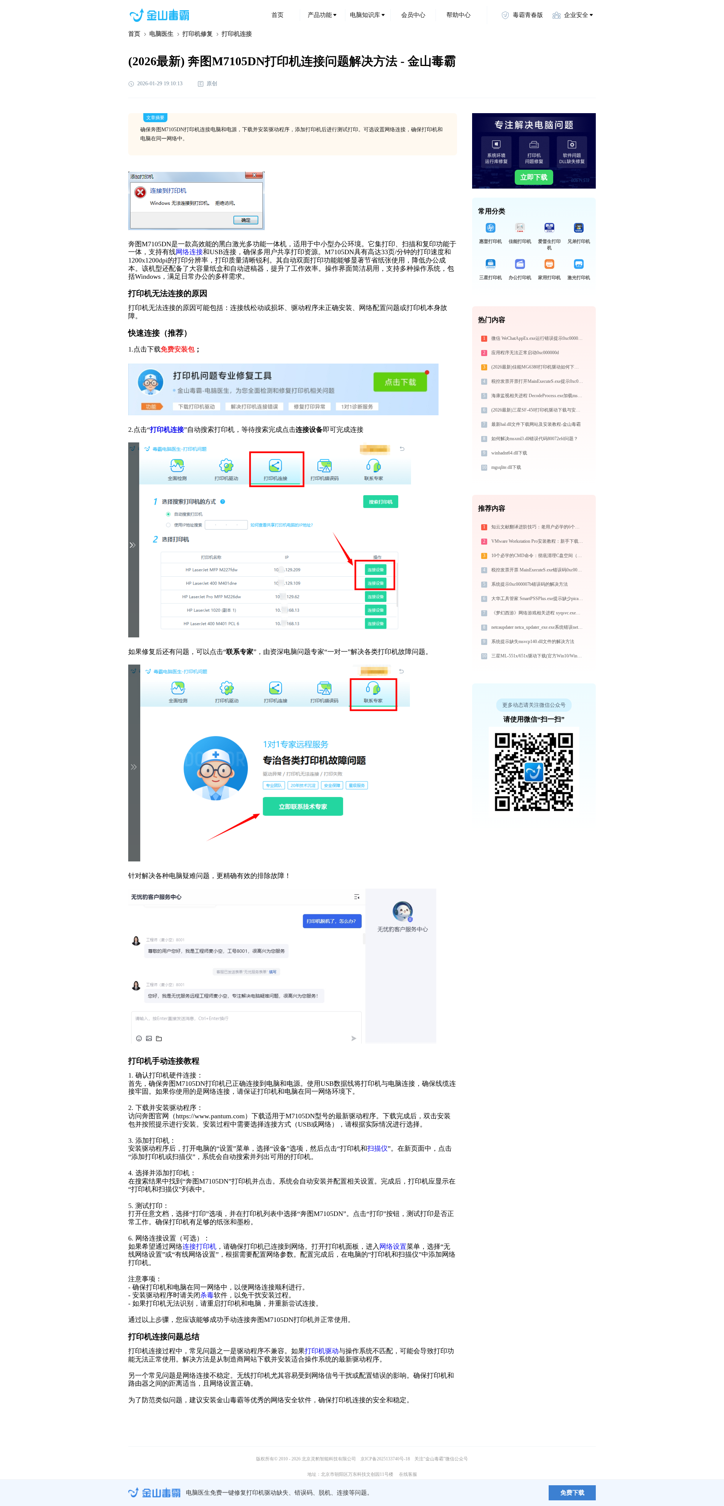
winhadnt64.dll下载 (509, 453)
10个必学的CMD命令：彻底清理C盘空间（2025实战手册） (537, 555)
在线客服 (408, 1474)
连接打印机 (199, 1246)
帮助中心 (458, 15)
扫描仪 (377, 1148)
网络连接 (189, 252)
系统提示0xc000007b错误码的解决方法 (529, 584)
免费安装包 (178, 349)
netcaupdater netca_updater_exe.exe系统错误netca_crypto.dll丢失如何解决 (537, 627)
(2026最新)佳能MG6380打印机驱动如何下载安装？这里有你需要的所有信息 (537, 367)
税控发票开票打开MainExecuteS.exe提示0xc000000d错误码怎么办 (537, 381)
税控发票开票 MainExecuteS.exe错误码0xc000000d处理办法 (537, 570)
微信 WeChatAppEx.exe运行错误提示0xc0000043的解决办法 (537, 338)
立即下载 (534, 177)
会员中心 (413, 15)
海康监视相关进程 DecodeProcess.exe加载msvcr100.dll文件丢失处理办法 (537, 395)
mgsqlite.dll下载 (506, 467)
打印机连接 (167, 429)
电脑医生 (161, 34)
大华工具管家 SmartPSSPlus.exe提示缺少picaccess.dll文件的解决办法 (537, 598)
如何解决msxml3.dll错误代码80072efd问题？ (534, 438)
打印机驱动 (322, 1351)
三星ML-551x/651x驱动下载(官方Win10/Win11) (537, 656)
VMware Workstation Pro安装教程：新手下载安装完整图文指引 (537, 541)
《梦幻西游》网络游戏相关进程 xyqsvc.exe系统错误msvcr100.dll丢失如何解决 (537, 613)
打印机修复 (198, 34)
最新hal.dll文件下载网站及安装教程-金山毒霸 (536, 424)
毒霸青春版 (528, 15)
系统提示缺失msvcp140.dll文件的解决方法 (532, 641)
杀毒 (207, 1295)
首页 (278, 15)
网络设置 (392, 1246)
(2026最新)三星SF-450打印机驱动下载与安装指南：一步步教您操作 (537, 410)
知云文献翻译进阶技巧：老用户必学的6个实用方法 (537, 527)
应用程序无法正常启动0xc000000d (525, 352)
